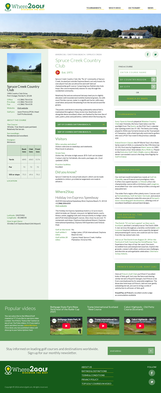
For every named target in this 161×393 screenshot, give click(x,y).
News (150, 8)
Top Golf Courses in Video (96, 383)
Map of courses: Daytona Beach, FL (74, 132)
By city (125, 86)
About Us (87, 367)
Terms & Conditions (93, 375)
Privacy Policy (90, 379)
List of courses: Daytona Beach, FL (74, 124)
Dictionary (134, 8)
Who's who (115, 8)
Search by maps (137, 98)
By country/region (133, 79)
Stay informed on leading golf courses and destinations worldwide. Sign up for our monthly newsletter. (52, 351)
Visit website (22, 108)
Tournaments (93, 8)
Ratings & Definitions (94, 371)
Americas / (61, 54)
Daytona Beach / (77, 54)
